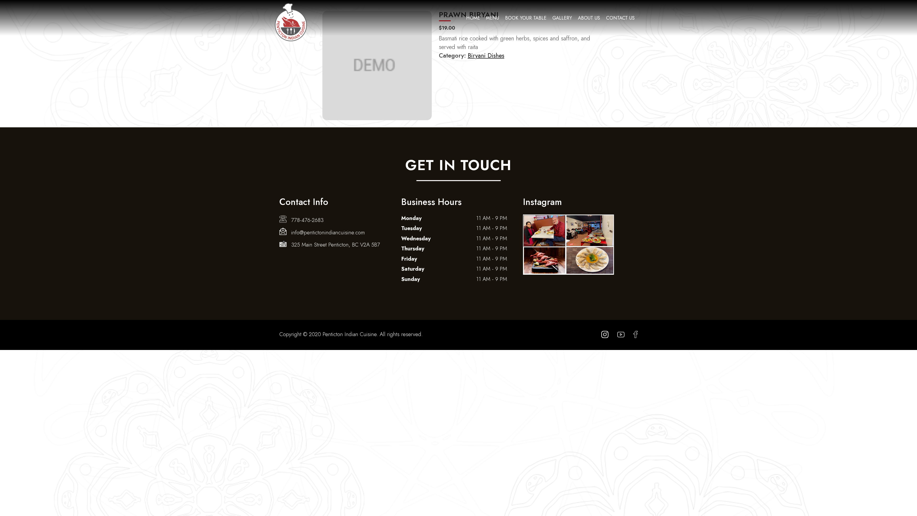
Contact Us (620, 18)
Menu (492, 18)
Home (473, 18)
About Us (589, 18)
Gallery (562, 18)
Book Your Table (525, 18)
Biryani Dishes (486, 55)
